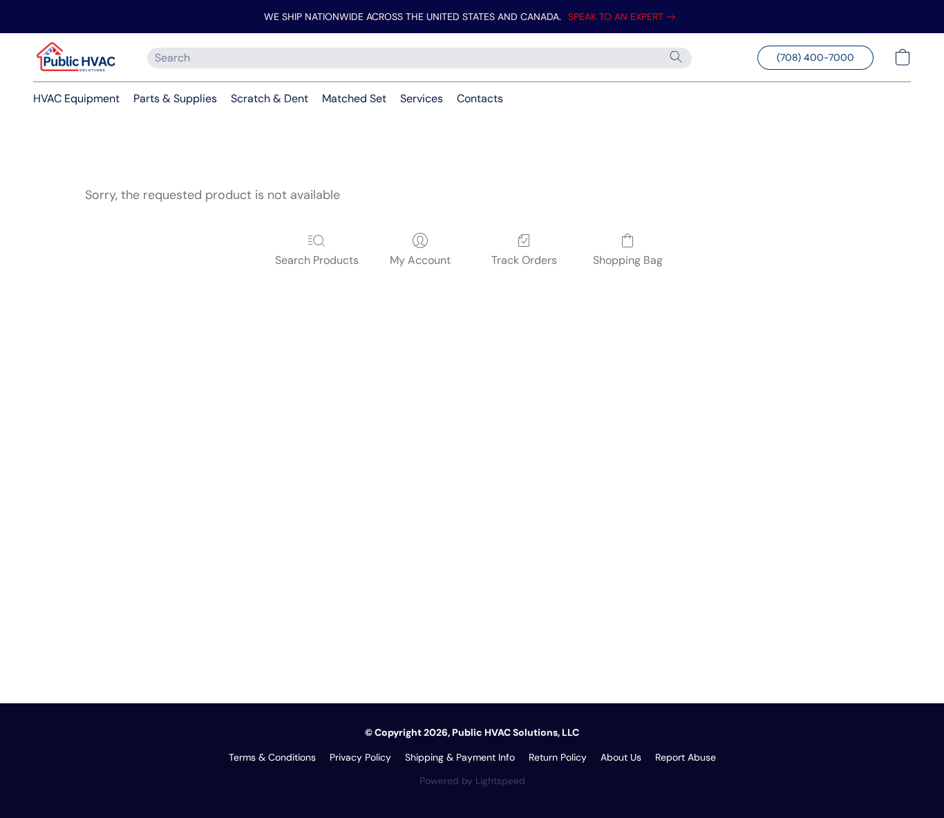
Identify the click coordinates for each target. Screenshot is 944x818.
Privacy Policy (360, 757)
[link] (624, 16)
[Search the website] (675, 56)
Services (421, 98)
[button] (76, 57)
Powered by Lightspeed (472, 780)
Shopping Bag (628, 260)
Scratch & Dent (269, 98)
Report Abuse (685, 757)
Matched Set (354, 98)
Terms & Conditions (272, 757)
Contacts (480, 98)
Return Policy (558, 757)
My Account (420, 260)
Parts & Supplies (175, 98)
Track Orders (524, 260)
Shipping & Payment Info (460, 757)
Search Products (317, 260)
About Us (621, 757)
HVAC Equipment (76, 98)
